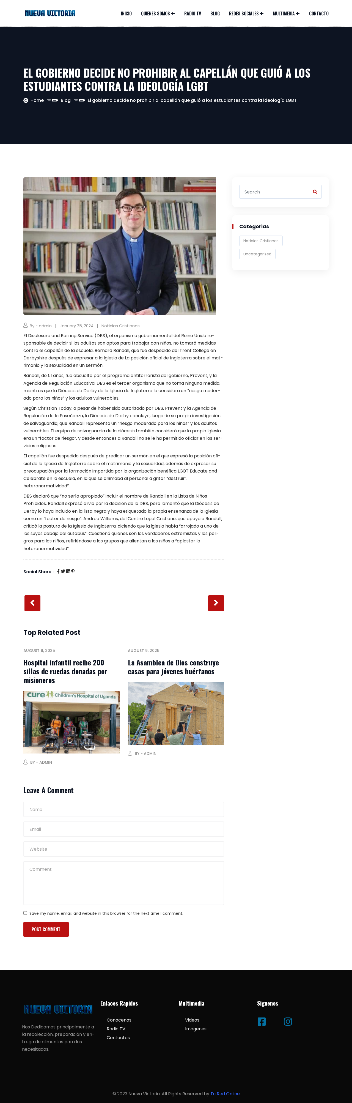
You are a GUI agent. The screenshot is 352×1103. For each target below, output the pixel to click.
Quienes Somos (155, 13)
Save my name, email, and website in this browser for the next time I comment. (106, 913)
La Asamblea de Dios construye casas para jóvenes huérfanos (173, 666)
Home (37, 100)
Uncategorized (257, 254)
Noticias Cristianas (120, 326)
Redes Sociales (244, 13)
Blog (215, 13)
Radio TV (192, 13)
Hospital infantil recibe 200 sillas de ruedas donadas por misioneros (65, 671)
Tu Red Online (225, 1094)
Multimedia (284, 13)
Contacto (319, 13)
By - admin (41, 326)
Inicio (126, 13)
